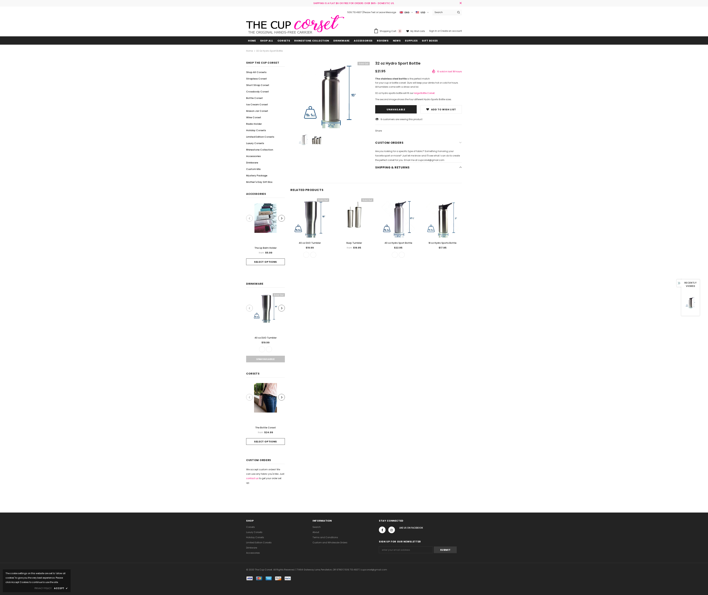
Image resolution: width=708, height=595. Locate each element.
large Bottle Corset (424, 93)
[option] (265, 234)
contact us (252, 478)
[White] (269, 349)
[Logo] (295, 24)
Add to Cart (442, 221)
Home (249, 50)
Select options (265, 262)
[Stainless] (262, 349)
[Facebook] (382, 530)
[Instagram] (391, 530)
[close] (460, 3)
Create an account (451, 30)
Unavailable (265, 359)
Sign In (433, 30)
